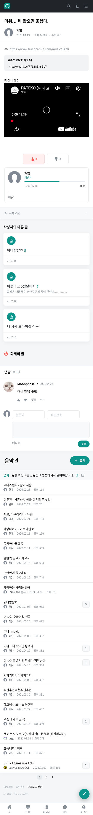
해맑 (19, 30)
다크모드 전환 (34, 787)
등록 (83, 444)
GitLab (20, 787)
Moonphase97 (27, 384)
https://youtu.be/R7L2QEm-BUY (27, 66)
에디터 (16, 443)
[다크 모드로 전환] (77, 6)
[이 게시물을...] (86, 213)
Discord (8, 787)
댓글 (34, 399)
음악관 (11, 460)
